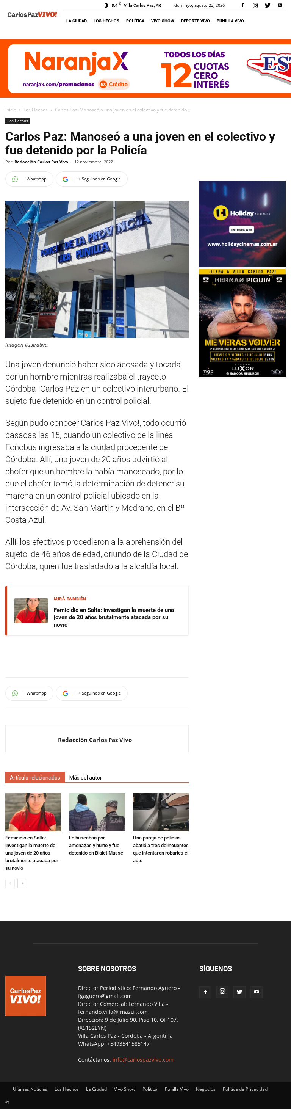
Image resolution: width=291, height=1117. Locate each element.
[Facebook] (242, 5)
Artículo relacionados (35, 778)
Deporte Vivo (195, 21)
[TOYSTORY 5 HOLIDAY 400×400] (242, 265)
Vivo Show (162, 21)
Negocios (206, 1089)
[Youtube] (280, 5)
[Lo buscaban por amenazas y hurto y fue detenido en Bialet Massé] (97, 812)
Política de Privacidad (245, 1089)
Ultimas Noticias (30, 1089)
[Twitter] (267, 5)
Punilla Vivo (230, 21)
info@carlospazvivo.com (143, 1059)
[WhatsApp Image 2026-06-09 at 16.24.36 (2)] (242, 375)
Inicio (10, 110)
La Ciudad (76, 21)
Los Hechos (106, 21)
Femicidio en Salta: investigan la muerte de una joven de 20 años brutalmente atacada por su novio (114, 617)
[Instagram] (255, 5)
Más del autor (85, 778)
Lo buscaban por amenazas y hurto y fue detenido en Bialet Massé (96, 845)
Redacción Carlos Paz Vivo (41, 162)
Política (135, 21)
